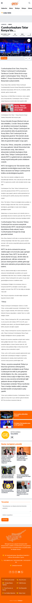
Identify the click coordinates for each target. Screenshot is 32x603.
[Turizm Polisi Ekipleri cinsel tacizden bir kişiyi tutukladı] (24, 470)
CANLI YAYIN (7, 13)
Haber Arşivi (22, 593)
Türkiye (17, 8)
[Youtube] (19, 572)
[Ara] (29, 3)
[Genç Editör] (5, 435)
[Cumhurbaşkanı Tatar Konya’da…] (16, 46)
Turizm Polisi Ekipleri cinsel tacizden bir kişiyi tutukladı (24, 476)
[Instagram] (16, 572)
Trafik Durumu (22, 583)
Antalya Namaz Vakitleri (7, 583)
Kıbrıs (11, 8)
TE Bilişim (20, 600)
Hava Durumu (22, 579)
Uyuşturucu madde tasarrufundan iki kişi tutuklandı (7, 491)
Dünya (24, 8)
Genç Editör (14, 433)
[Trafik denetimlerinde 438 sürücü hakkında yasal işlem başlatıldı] (8, 470)
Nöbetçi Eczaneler (9, 579)
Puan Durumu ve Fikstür (7, 589)
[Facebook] (10, 572)
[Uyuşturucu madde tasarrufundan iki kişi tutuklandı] (8, 484)
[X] (13, 572)
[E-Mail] (12, 437)
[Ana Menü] (2, 3)
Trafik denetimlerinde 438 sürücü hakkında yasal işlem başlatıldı (7, 476)
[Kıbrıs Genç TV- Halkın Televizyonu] (15, 3)
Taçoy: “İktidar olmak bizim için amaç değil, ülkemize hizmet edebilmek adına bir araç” (23, 492)
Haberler (4, 8)
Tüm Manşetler (23, 588)
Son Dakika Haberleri (9, 593)
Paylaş (5, 58)
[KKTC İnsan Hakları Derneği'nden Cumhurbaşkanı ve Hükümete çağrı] (24, 450)
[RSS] (22, 572)
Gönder (5, 519)
